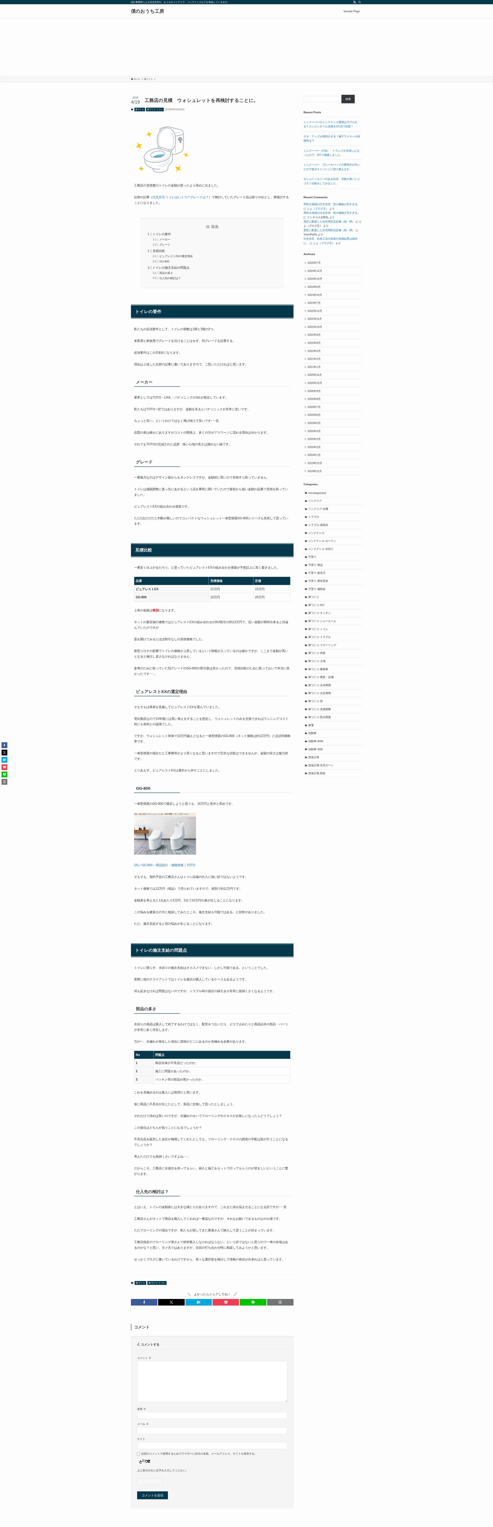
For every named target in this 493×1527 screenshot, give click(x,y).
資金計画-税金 (316, 773)
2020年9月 (314, 391)
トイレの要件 (162, 234)
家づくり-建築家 (318, 669)
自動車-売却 (315, 749)
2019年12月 (315, 463)
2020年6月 (314, 414)
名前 (141, 1408)
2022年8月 (314, 342)
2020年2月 (314, 447)
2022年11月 (315, 318)
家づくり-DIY (316, 605)
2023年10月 (315, 294)
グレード (164, 244)
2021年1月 (314, 366)
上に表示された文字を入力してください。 (162, 1470)
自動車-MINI (315, 741)
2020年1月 (314, 454)
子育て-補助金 (316, 589)
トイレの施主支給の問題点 (171, 267)
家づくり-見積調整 (319, 709)
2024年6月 (314, 286)
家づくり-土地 (316, 661)
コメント (144, 1357)
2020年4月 (314, 431)
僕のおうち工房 (147, 11)
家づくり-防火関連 (319, 717)
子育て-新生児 (316, 572)
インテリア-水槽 (318, 508)
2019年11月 (315, 471)
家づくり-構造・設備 (321, 677)
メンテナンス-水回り (321, 548)
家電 (311, 725)
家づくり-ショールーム (322, 621)
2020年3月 (314, 438)
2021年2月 (314, 358)
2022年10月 (315, 326)
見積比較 (159, 251)
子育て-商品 (315, 564)
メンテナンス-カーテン (322, 540)
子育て (312, 556)
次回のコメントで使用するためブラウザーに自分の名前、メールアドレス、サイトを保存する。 (199, 1453)
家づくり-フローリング (322, 645)
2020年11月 (315, 374)
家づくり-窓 (315, 701)
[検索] (359, 2)
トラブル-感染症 (318, 524)
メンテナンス (316, 532)
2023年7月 (314, 302)
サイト (141, 1439)
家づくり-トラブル (319, 636)
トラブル (313, 516)
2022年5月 (314, 350)
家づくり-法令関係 (319, 685)
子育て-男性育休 (318, 580)
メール (143, 1423)
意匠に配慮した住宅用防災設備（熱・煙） (329, 221)
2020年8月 (314, 398)
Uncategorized (317, 492)
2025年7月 (314, 262)
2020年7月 (314, 407)
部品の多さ (166, 272)
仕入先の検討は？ (170, 278)
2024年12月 (315, 270)
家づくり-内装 (316, 652)
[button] (144, 1302)
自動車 (312, 733)
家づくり (139, 109)
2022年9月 (314, 334)
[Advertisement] (246, 47)
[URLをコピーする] (280, 1302)
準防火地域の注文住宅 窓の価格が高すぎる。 (332, 204)
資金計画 (313, 757)
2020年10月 (315, 382)
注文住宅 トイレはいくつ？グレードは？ (181, 197)
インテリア (315, 500)
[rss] (354, 2)
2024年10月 (315, 278)
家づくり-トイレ (155, 109)
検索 (348, 99)
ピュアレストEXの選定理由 (176, 256)
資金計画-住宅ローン (321, 765)
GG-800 (164, 261)
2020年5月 (314, 423)
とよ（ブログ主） (318, 208)
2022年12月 (315, 310)
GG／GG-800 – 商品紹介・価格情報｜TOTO (164, 865)
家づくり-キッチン (319, 612)
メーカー (164, 239)
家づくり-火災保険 (319, 693)
